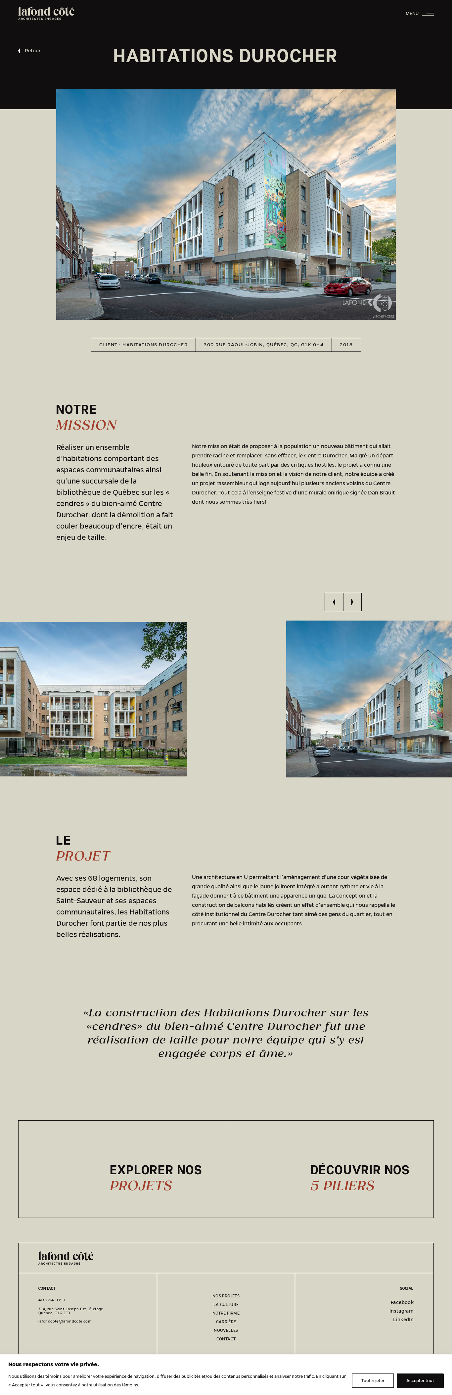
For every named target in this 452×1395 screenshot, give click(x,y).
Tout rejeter (372, 1380)
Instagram (401, 1311)
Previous (334, 602)
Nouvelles (226, 1330)
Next (352, 602)
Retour (33, 51)
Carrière (226, 1322)
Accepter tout (420, 1380)
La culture (226, 1304)
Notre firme (226, 1313)
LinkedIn (403, 1320)
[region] (226, 1374)
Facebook (402, 1302)
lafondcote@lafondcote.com (64, 1321)
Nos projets (226, 1296)
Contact (226, 1339)
